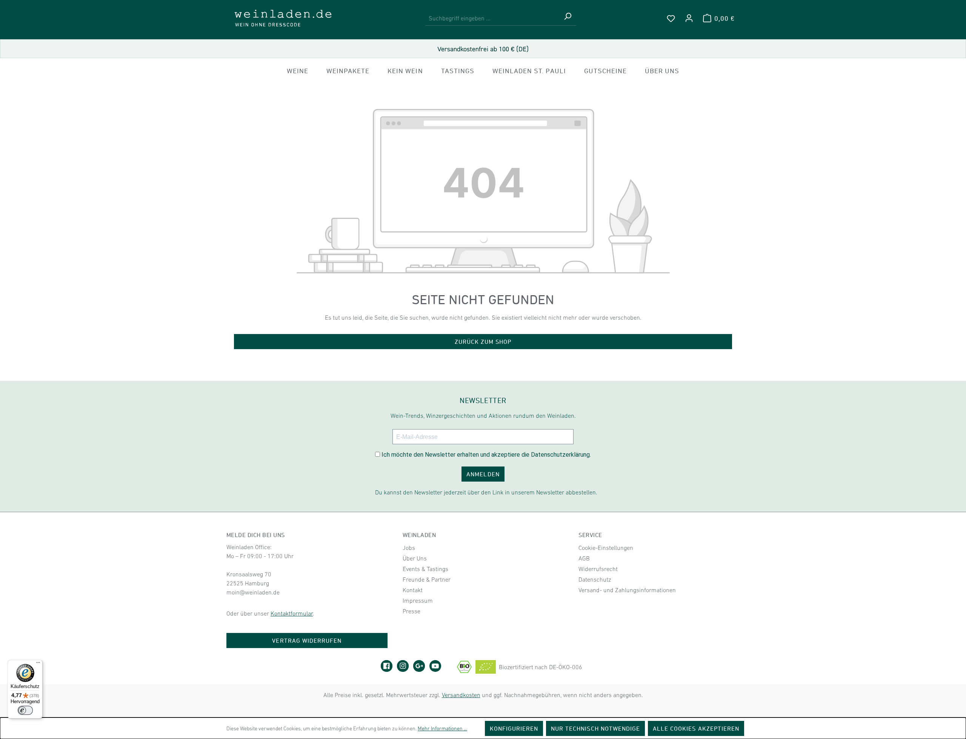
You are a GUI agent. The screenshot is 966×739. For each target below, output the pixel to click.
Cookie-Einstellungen (605, 547)
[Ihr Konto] (689, 18)
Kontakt (413, 590)
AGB (584, 558)
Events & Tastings (425, 568)
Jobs (409, 547)
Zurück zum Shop (483, 341)
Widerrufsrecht (598, 568)
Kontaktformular (292, 613)
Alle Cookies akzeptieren (696, 728)
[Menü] (38, 664)
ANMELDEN (482, 474)
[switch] (25, 710)
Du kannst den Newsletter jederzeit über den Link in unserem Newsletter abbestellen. (486, 492)
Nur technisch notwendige (595, 728)
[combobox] (492, 18)
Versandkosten (461, 694)
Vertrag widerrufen (306, 640)
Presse (411, 611)
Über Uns (415, 558)
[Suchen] (567, 18)
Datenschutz (594, 579)
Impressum (418, 600)
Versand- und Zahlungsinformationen (627, 590)
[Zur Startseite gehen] (283, 18)
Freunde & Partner (427, 579)
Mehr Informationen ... (442, 728)
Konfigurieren (514, 728)
